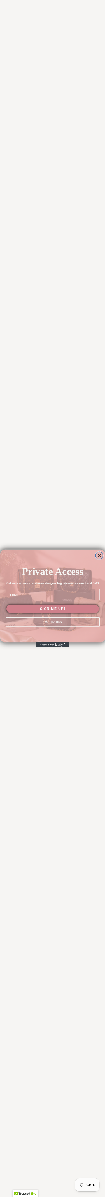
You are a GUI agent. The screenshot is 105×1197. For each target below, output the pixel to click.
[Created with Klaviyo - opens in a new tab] (52, 644)
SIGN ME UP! (52, 609)
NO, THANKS (52, 622)
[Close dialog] (99, 555)
